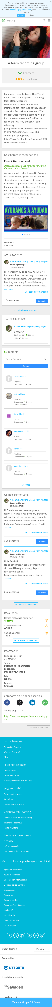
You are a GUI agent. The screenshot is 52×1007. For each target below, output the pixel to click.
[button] (22, 234)
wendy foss (18, 448)
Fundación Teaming (12, 747)
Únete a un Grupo (11, 775)
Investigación (9, 915)
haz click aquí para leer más (20, 10)
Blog (6, 757)
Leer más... (8, 289)
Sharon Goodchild (21, 431)
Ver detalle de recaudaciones (26, 640)
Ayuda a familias (11, 900)
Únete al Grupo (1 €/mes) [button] (26, 1002)
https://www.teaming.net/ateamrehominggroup (26, 718)
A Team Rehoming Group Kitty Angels (29, 261)
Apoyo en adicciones (13, 869)
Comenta (42, 301)
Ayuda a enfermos (12, 874)
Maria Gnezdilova (21, 466)
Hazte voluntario (11, 828)
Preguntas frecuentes (13, 794)
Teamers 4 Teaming (12, 822)
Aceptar (21, 15)
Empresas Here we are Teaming (18, 817)
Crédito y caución (11, 846)
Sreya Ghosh (19, 414)
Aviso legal (8, 799)
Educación (8, 895)
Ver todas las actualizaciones (26, 310)
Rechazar (31, 15)
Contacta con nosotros (14, 804)
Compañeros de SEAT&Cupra (16, 851)
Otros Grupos (10, 925)
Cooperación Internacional (15, 880)
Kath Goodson (20, 376)
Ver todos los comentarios (26, 604)
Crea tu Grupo (10, 770)
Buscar (26, 366)
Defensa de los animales (14, 885)
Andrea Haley (19, 394)
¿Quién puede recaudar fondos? (17, 780)
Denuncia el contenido (38, 727)
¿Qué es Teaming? (12, 752)
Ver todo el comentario (36, 291)
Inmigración (9, 910)
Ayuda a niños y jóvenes (14, 905)
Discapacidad (9, 890)
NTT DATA (8, 841)
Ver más (26, 484)
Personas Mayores (12, 920)
